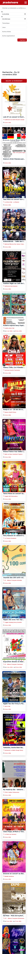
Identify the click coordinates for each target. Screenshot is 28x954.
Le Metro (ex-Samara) (10, 834)
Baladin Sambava (9, 876)
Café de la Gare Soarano (10, 286)
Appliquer (23, 40)
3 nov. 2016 (9, 921)
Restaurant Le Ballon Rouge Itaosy (13, 750)
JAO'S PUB (7, 706)
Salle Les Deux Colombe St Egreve (13, 454)
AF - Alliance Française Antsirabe (13, 580)
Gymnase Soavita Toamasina (12, 370)
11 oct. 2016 (9, 331)
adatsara (12, 2)
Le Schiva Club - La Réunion (11, 202)
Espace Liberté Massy (10, 412)
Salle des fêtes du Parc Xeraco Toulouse (14, 244)
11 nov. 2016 (9, 667)
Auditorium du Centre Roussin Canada (14, 119)
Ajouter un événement (14, 81)
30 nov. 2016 (18, 331)
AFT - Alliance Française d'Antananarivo (15, 918)
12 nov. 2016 (8, 122)
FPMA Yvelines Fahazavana (11, 792)
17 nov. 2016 (18, 921)
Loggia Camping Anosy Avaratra (13, 622)
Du (2, 11)
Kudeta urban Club (9, 328)
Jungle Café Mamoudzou (11, 496)
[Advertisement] (14, 56)
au (2, 16)
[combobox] (14, 23)
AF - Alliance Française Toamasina (13, 664)
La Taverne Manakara (10, 538)
